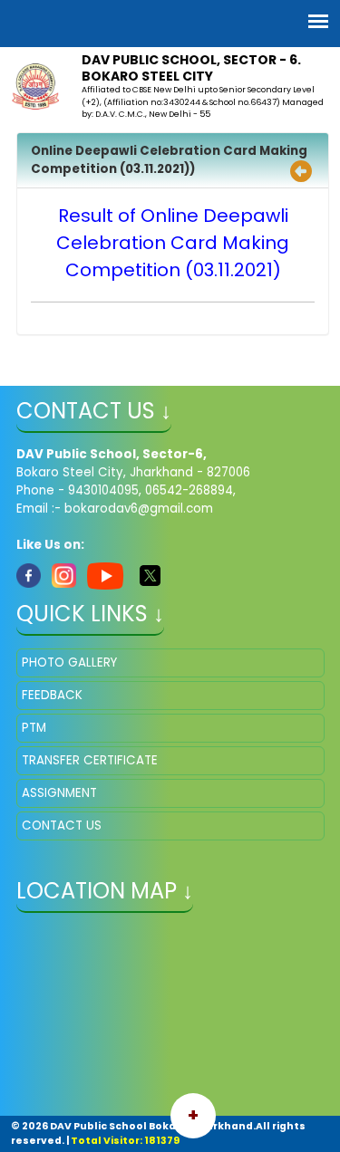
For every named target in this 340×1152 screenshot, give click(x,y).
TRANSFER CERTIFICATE (90, 760)
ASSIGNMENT (59, 793)
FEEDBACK (52, 695)
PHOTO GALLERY (69, 662)
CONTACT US (62, 825)
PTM (34, 727)
